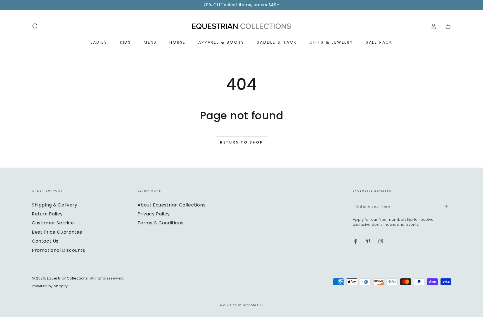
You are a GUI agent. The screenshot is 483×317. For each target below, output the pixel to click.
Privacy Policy (154, 214)
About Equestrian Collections (172, 205)
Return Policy (47, 214)
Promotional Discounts (58, 250)
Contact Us (45, 241)
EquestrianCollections (67, 278)
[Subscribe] (448, 206)
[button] (35, 26)
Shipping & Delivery (54, 205)
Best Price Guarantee (57, 232)
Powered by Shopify (50, 286)
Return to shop (241, 142)
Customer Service (53, 223)
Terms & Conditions (161, 223)
